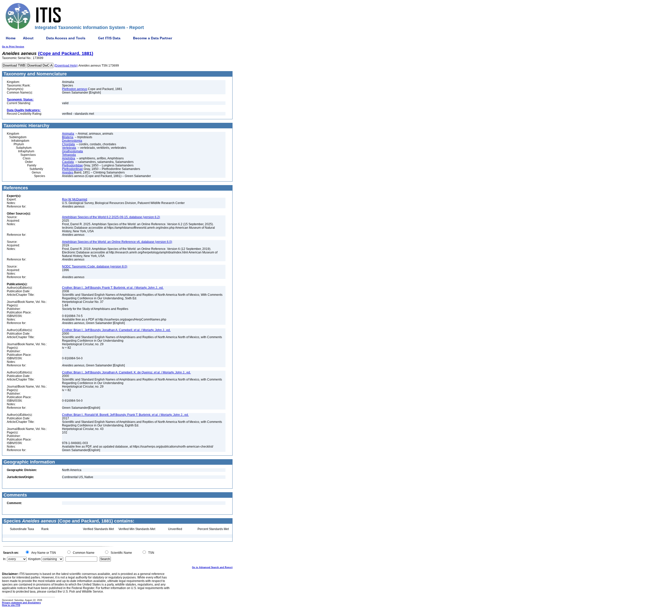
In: (4, 559)
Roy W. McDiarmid (74, 199)
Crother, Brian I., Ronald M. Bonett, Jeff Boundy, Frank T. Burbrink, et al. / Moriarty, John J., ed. (125, 415)
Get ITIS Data (109, 38)
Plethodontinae (72, 169)
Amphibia (68, 158)
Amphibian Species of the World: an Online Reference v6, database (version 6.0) (117, 242)
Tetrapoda (69, 155)
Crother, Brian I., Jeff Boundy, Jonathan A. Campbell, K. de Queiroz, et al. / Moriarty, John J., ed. (126, 372)
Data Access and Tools (65, 38)
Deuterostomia (72, 140)
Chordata (68, 144)
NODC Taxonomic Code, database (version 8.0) (94, 266)
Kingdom (34, 559)
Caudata (68, 162)
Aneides (67, 172)
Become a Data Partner (152, 38)
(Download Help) (66, 65)
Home (11, 38)
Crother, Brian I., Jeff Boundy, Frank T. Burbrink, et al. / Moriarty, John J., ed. (113, 287)
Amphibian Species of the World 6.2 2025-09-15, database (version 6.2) (111, 217)
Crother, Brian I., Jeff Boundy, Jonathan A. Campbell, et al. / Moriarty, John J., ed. (116, 330)
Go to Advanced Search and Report (212, 567)
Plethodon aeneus (74, 89)
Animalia (68, 133)
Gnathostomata (72, 151)
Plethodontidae (72, 165)
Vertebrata (69, 148)
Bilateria (67, 137)
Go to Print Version (13, 46)
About (28, 38)
